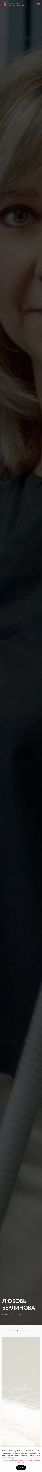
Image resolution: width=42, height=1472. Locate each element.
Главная (4, 1331)
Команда (12, 1331)
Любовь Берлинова (22, 1331)
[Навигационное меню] (38, 4)
